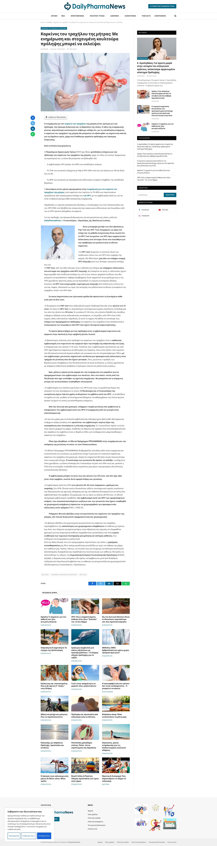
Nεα (63, 16)
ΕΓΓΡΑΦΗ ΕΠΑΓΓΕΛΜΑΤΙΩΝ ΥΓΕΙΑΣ (162, 6)
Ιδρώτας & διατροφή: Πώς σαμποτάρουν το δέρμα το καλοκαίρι (114, 778)
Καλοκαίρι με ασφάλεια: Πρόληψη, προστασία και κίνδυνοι (52, 745)
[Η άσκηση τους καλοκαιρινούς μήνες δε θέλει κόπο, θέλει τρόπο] (54, 765)
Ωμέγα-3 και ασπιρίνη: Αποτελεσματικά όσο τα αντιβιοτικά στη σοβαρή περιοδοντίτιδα (161, 94)
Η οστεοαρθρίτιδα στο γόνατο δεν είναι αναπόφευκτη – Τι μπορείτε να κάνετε (115, 686)
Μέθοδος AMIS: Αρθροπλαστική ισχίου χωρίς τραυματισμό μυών (115, 650)
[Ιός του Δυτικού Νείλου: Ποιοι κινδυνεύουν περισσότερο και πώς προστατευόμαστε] (116, 606)
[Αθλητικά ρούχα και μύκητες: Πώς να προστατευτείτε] (54, 703)
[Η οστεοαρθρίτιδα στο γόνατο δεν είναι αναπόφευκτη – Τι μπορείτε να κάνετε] (116, 673)
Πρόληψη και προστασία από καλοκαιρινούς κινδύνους (84, 715)
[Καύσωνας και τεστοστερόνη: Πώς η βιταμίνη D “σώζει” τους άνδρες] (54, 673)
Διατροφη (105, 784)
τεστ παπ (82, 574)
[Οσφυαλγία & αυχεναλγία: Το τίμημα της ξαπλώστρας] (54, 637)
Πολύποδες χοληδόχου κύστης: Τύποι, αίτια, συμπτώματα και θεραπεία (83, 745)
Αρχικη (54, 16)
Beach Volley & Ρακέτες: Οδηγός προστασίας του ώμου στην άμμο (85, 778)
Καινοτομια (130, 16)
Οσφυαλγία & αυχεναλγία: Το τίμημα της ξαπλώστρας (54, 649)
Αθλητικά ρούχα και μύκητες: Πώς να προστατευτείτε (54, 715)
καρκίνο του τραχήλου (75, 124)
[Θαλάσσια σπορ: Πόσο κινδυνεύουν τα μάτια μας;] (116, 703)
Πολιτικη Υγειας (97, 16)
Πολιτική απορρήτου (95, 822)
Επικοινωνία (92, 829)
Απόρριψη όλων (28, 836)
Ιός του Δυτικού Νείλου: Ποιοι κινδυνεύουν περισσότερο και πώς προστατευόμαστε (116, 619)
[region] (29, 824)
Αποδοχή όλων (44, 836)
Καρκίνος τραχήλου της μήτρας (64, 574)
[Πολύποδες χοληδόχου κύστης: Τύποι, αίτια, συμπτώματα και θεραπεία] (85, 732)
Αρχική (90, 811)
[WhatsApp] (33, 134)
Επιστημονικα (77, 16)
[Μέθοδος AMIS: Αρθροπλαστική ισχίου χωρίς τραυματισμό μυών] (116, 637)
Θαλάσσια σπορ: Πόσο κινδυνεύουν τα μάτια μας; (114, 715)
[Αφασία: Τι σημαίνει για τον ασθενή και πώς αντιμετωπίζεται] (54, 606)
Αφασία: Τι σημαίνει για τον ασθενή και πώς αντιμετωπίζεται (53, 619)
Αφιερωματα (160, 16)
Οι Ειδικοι (49, 22)
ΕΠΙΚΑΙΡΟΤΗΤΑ (46, 625)
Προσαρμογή (14, 836)
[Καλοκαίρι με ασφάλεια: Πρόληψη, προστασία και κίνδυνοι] (54, 732)
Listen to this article (57, 117)
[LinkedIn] (33, 128)
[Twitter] (33, 123)
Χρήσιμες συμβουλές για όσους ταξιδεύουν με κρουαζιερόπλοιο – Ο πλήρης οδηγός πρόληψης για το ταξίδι (84, 653)
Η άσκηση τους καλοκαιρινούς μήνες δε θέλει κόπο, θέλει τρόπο (54, 778)
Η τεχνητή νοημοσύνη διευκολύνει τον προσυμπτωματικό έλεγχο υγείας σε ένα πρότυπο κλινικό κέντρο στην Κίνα (162, 111)
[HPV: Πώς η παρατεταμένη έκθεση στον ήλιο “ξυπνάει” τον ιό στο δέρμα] (85, 606)
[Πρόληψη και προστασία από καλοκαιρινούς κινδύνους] (85, 703)
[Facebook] (33, 118)
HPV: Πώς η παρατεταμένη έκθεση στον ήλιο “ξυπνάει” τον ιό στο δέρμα (84, 619)
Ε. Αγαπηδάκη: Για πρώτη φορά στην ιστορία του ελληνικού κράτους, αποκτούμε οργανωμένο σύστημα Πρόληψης (156, 68)
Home (43, 22)
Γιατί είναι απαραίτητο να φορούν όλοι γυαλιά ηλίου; (83, 685)
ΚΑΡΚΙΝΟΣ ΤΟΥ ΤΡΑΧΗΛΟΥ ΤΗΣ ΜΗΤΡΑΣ (54, 28)
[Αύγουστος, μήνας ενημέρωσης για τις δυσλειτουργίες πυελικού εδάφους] (116, 732)
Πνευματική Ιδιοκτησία (96, 825)
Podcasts (146, 16)
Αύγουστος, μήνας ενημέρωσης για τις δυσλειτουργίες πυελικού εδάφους (114, 746)
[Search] (175, 15)
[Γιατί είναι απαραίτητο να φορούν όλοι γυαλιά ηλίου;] (85, 673)
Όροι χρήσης (93, 814)
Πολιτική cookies (94, 818)
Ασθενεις (114, 16)
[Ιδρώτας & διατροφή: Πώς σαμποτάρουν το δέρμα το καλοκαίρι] (116, 765)
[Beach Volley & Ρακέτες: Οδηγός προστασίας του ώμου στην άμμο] (85, 765)
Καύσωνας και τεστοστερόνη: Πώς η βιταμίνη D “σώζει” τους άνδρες (54, 686)
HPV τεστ (45, 574)
